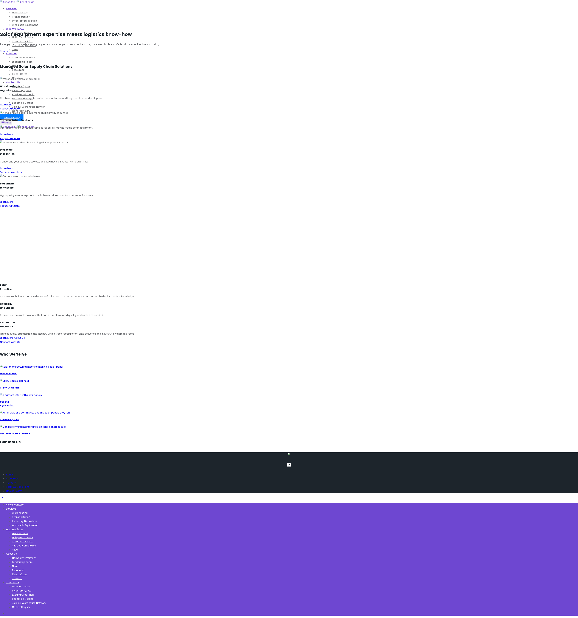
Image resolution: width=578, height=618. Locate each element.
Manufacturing (8, 373)
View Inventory (12, 117)
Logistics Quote (21, 86)
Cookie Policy (14, 491)
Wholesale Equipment (25, 25)
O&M (15, 49)
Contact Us (13, 82)
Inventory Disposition (24, 21)
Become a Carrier (22, 103)
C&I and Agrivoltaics (24, 545)
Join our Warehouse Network (29, 107)
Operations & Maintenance (15, 433)
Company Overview (24, 57)
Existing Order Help (23, 94)
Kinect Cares (19, 74)
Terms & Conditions (17, 487)
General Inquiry (21, 607)
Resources (18, 70)
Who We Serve (15, 29)
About (9, 474)
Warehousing (20, 12)
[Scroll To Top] (2, 498)
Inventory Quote (21, 90)
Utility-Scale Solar (10, 387)
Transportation (21, 17)
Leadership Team (22, 62)
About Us (11, 53)
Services (11, 8)
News (15, 566)
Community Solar (22, 41)
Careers (11, 482)
